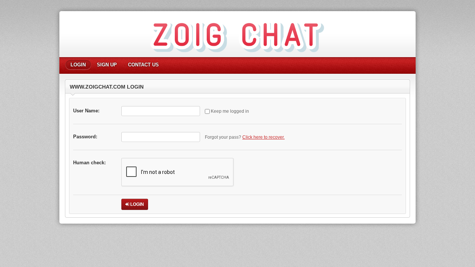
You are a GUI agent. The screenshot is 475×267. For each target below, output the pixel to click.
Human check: (89, 162)
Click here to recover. (263, 137)
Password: (85, 136)
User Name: (86, 110)
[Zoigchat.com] (237, 56)
